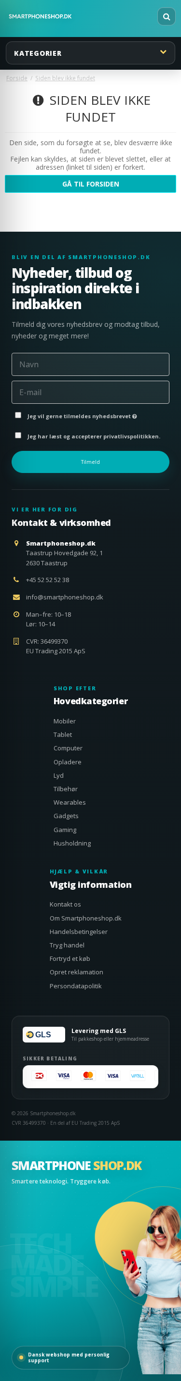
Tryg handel (67, 945)
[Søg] (166, 16)
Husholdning (72, 843)
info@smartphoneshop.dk (64, 597)
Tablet (63, 734)
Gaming (65, 829)
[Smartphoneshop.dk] (40, 16)
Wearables (70, 802)
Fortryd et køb (70, 958)
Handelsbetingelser (79, 931)
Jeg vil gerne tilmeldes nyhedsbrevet (97, 414)
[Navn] (90, 363)
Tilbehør (66, 788)
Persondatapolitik (76, 986)
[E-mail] (90, 391)
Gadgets (66, 815)
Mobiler (65, 721)
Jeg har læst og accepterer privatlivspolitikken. (94, 436)
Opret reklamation (76, 972)
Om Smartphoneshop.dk (86, 918)
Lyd (59, 775)
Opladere (68, 762)
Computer (68, 748)
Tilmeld (90, 462)
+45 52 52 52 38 (47, 579)
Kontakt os (65, 904)
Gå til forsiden (90, 183)
